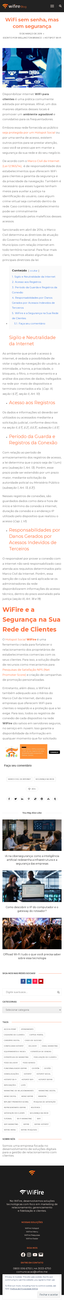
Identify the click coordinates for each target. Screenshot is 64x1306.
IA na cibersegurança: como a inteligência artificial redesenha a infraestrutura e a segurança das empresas (32, 859)
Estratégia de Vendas (41, 1051)
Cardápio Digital (12, 1040)
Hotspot (28, 1074)
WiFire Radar (32, 1238)
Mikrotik (42, 1096)
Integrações (10, 1085)
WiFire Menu (10, 1130)
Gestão (47, 1068)
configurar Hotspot (13, 1046)
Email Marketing (50, 1046)
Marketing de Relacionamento (19, 1091)
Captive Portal (36, 1035)
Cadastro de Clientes (14, 1035)
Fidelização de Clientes (45, 1057)
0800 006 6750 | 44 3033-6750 (32, 1268)
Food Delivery (11, 1063)
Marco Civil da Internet (19, 779)
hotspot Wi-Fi (10, 1079)
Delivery (32, 1046)
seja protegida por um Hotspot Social (28, 132)
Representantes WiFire (15, 1107)
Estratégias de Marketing (16, 1057)
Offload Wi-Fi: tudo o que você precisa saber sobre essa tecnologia (32, 956)
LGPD (23, 1085)
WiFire (26, 1124)
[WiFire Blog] (14, 5)
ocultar (34, 270)
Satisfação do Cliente (14, 1113)
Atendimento (27, 1029)
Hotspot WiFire (45, 1079)
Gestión (35, 1068)
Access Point (10, 1029)
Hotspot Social (20, 639)
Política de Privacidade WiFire (24, 1288)
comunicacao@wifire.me (32, 1271)
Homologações (11, 1074)
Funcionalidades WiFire (15, 1068)
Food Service (29, 1063)
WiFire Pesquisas (29, 1130)
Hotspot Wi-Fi (53, 38)
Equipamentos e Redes (15, 1051)
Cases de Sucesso (33, 1040)
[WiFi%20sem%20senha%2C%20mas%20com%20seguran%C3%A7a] (9, 798)
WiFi (39, 1119)
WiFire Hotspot (41, 1124)
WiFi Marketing (11, 1124)
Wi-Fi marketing (24, 1119)
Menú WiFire (27, 1096)
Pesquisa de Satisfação (44, 1102)
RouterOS (35, 1107)
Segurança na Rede (44, 779)
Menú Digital (10, 1096)
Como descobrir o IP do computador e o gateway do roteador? (32, 909)
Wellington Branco (30, 38)
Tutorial (8, 1119)
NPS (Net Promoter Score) (16, 1102)
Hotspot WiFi (27, 1079)
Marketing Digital (47, 1091)
